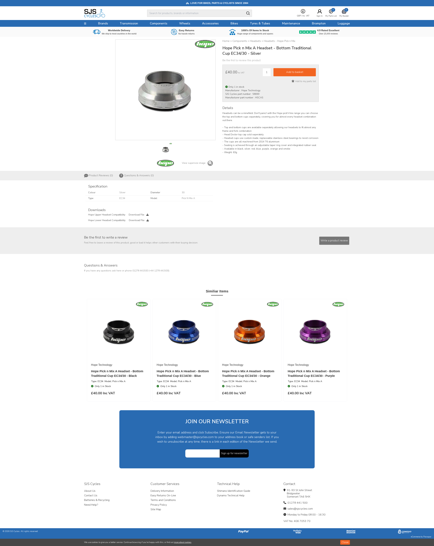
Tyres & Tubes (260, 23)
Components (158, 23)
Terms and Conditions (163, 500)
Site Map (156, 509)
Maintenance (291, 23)
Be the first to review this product (241, 60)
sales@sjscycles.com (300, 509)
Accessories (210, 23)
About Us (89, 491)
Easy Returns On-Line (163, 495)
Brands (103, 23)
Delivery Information (162, 491)
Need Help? (91, 505)
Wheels (184, 23)
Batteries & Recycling (97, 500)
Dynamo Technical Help (230, 495)
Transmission (129, 23)
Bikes (234, 23)
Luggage (344, 23)
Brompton (319, 23)
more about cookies (182, 542)
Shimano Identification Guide (233, 491)
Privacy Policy (159, 505)
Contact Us (90, 495)
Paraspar (427, 536)
